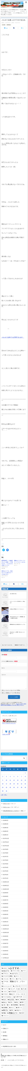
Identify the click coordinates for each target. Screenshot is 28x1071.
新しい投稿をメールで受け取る (11, 693)
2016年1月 (5, 921)
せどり (6, 971)
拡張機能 (5, 1007)
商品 (17, 1002)
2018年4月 (5, 824)
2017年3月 (5, 871)
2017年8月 (5, 853)
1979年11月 (6, 958)
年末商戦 (15, 1005)
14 (21, 780)
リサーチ (18, 997)
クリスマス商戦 (7, 976)
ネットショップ (7, 986)
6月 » (5, 794)
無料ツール (19, 1007)
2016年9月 (5, 892)
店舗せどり (5, 1028)
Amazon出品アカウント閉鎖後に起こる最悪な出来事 (17, 617)
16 (2, 783)
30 (2, 791)
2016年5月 (5, 907)
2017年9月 (5, 849)
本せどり (12, 1007)
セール (12, 978)
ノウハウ (17, 986)
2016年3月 (5, 914)
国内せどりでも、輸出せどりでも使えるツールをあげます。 (7, 572)
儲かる (5, 1002)
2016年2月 (5, 918)
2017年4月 (5, 867)
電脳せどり (13, 1013)
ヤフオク (13, 991)
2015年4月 (5, 954)
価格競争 (24, 999)
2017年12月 (6, 838)
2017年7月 (5, 856)
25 (10, 787)
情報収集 (23, 1004)
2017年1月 (5, 878)
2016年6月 (5, 903)
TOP (13, 1056)
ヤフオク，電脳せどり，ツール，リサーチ (14, 994)
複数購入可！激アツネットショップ (21, 645)
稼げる (5, 1010)
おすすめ (14, 968)
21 (21, 783)
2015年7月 (5, 943)
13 (17, 780)
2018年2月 (5, 831)
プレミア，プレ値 (14, 989)
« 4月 (2, 794)
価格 (18, 999)
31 (6, 791)
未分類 (3, 24)
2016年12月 (6, 882)
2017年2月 (5, 874)
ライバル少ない (7, 997)
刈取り (11, 1002)
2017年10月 (6, 845)
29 (25, 787)
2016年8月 (5, 896)
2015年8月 (5, 939)
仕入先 (11, 999)
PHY (22, 810)
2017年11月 (6, 842)
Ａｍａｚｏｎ (6, 1015)
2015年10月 (6, 932)
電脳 (4, 1013)
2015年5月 (5, 950)
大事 (4, 1005)
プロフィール (6, 803)
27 (17, 787)
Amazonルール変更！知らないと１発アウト (17, 633)
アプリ (24, 970)
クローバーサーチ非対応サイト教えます (17, 602)
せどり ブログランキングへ (9, 723)
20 (17, 783)
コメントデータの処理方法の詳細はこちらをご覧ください (13, 704)
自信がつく (19, 1010)
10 (6, 780)
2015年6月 (5, 947)
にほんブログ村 (6, 734)
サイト (17, 976)
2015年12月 (6, 925)
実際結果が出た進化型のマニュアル (17, 624)
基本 (22, 1002)
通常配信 (9, 24)
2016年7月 (5, 900)
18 (10, 783)
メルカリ (5, 991)
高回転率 (22, 1012)
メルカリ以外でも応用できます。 (13, 337)
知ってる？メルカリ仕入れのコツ (8, 645)
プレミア (5, 988)
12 (14, 780)
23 (2, 787)
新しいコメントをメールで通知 (11, 690)
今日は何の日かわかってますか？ (11, 810)
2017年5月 (5, 863)
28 (21, 787)
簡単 (12, 1010)
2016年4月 (5, 910)
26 (14, 787)
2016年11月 (6, 885)
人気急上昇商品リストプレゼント (17, 609)
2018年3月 (5, 827)
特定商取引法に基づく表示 (9, 1046)
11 (10, 780)
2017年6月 (5, 860)
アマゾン (5, 973)
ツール (19, 979)
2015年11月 (6, 929)
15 (25, 780)
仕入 (4, 999)
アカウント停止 (16, 970)
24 (6, 787)
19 (14, 783)
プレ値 (24, 989)
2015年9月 (5, 936)
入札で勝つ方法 (13, 593)
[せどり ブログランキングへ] (9, 721)
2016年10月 (6, 889)
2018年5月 (5, 820)
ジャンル (5, 979)
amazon (5, 968)
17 (6, 783)
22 (25, 783)
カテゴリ (15, 973)
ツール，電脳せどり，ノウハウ (13, 982)
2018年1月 (5, 834)
